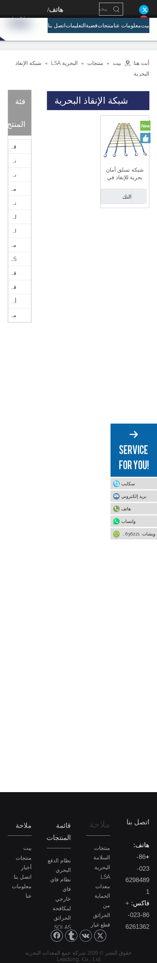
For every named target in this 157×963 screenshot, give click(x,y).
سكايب (128, 483)
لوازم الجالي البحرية (12, 217)
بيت (27, 848)
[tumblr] (71, 936)
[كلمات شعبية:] (117, 9)
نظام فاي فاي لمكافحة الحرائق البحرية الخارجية (12, 161)
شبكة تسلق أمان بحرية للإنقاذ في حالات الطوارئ (125, 174)
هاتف (126, 508)
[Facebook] (57, 936)
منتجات (24, 858)
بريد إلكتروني (133, 496)
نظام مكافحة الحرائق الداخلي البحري (12, 203)
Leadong (68, 959)
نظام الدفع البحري (12, 175)
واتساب (128, 521)
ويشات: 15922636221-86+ (133, 534)
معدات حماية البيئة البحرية (12, 189)
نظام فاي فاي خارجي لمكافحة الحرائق (60, 898)
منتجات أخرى (12, 315)
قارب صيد (12, 287)
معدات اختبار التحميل (12, 245)
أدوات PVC (12, 301)
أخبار (26, 867)
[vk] (86, 936)
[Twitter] (144, 9)
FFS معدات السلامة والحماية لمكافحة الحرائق (12, 259)
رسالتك (130, 197)
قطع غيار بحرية (12, 273)
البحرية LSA (12, 231)
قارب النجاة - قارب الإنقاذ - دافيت (12, 147)
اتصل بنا (23, 877)
